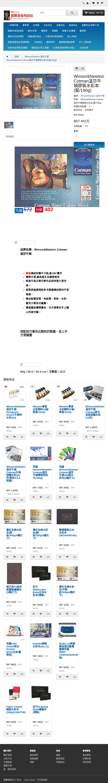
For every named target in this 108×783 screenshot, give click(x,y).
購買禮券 (60, 758)
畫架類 (83, 31)
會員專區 (87, 755)
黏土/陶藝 (72, 36)
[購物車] (98, 3)
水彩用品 (48, 25)
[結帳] (102, 3)
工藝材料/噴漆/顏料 (54, 36)
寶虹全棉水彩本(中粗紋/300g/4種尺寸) (67, 591)
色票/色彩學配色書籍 (17, 47)
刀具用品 (38, 42)
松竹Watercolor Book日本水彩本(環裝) (40, 591)
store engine (29, 780)
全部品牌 (84, 47)
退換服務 (34, 758)
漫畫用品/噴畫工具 (90, 25)
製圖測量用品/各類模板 (18, 42)
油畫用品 (60, 25)
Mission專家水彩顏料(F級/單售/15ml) (67, 409)
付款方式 (7, 758)
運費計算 (7, 765)
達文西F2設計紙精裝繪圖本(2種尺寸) (14, 589)
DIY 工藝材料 (85, 42)
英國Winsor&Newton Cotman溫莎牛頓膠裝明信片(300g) (42, 472)
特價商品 (60, 762)
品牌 (16, 56)
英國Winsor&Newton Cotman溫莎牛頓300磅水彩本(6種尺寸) (69, 472)
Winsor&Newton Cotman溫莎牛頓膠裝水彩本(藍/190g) (31, 60)
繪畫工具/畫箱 (68, 31)
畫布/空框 (32, 31)
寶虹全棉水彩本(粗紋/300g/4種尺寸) (14, 534)
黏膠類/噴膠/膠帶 (67, 42)
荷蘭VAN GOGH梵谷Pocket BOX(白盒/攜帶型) (13, 649)
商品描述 (10, 136)
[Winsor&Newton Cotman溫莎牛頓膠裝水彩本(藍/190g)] (36, 91)
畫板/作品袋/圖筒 (16, 36)
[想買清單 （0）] (93, 3)
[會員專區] (88, 3)
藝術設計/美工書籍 (40, 47)
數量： (77, 131)
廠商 (58, 755)
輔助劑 (44, 31)
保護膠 (55, 31)
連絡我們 (34, 755)
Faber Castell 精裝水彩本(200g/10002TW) (15, 709)
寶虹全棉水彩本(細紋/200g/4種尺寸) (41, 534)
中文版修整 (42, 780)
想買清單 (87, 762)
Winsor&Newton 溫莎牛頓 (37, 56)
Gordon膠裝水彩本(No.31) (41, 645)
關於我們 (7, 755)
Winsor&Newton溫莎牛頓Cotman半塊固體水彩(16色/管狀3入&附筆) (16, 473)
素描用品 (73, 25)
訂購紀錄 (87, 758)
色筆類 (36, 25)
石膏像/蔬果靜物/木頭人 (64, 47)
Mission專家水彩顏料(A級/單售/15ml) (41, 409)
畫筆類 (25, 25)
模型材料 (50, 42)
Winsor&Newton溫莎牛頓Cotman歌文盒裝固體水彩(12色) (95, 412)
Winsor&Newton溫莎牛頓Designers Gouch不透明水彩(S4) (16, 412)
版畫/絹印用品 (34, 36)
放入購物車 (89, 145)
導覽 (32, 762)
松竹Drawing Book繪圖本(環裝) (40, 709)
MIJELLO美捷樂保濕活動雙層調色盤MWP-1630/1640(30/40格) (68, 650)
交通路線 (7, 762)
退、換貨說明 (9, 769)
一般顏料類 (13, 25)
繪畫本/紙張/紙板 (16, 31)
